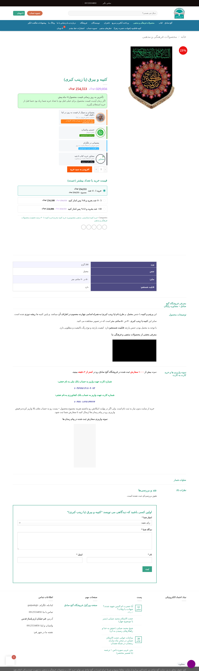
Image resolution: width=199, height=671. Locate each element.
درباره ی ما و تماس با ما (66, 23)
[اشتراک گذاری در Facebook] (104, 227)
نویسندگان (95, 23)
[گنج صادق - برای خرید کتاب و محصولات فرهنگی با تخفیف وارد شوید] (174, 13)
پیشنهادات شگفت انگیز (37, 23)
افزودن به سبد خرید (79, 169)
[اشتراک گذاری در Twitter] (99, 227)
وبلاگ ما (51, 23)
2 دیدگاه (130, 612)
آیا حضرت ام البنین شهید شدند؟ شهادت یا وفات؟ (118, 607)
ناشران (107, 23)
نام (150, 554)
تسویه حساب (92, 28)
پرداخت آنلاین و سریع (120, 23)
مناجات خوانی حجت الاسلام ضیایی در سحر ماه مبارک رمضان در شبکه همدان (119, 641)
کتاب (161, 23)
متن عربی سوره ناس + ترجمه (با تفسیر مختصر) (118, 651)
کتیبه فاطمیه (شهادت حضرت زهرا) (127, 28)
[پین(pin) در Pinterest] (88, 227)
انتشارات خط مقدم (76, 28)
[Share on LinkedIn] (83, 227)
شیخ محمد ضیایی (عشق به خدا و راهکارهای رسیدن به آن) (117, 629)
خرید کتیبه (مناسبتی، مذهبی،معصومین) (82, 218)
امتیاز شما (147, 517)
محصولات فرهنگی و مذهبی (143, 23)
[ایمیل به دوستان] (94, 227)
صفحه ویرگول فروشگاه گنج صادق (80, 605)
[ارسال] (70, 13)
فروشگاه (83, 23)
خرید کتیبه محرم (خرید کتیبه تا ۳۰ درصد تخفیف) (48, 218)
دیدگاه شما (146, 529)
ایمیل (79, 554)
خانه (183, 36)
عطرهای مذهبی (105, 28)
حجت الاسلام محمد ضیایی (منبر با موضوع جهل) (118, 620)
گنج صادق (168, 23)
